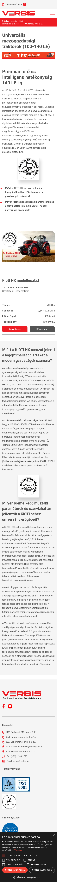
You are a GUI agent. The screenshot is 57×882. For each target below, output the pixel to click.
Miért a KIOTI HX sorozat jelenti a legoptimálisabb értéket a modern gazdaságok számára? (24, 192)
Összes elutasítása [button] (42, 870)
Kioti (21, 21)
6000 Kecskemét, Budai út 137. (20, 751)
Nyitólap (5, 21)
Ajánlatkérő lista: (14, 4)
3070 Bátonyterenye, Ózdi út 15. (20, 737)
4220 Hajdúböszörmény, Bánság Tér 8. (23, 746)
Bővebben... (42, 329)
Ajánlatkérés (14, 329)
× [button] (54, 835)
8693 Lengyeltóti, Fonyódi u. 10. (20, 742)
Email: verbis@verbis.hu (17, 761)
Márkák (14, 21)
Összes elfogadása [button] (15, 870)
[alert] (28, 857)
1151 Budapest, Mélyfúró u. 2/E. (20, 732)
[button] (28, 877)
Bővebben (18, 850)
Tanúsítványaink (11, 768)
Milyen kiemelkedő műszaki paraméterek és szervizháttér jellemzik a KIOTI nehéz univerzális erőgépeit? (29, 205)
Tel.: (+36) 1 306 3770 (16, 756)
